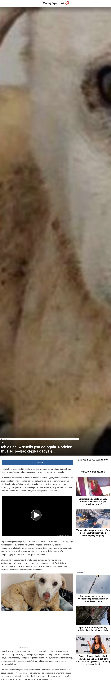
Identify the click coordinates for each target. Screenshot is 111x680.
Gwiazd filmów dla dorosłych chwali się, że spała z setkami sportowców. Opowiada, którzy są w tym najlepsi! (93, 660)
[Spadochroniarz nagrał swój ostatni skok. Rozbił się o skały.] (93, 615)
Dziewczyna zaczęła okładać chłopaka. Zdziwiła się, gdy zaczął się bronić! (93, 501)
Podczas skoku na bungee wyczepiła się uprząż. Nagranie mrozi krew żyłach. (93, 599)
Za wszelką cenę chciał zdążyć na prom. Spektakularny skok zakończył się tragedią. (93, 533)
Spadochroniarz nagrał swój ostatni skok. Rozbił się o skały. (93, 628)
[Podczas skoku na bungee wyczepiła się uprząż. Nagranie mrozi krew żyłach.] (93, 584)
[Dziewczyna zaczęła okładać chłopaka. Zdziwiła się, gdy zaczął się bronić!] (93, 486)
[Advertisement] (39, 433)
